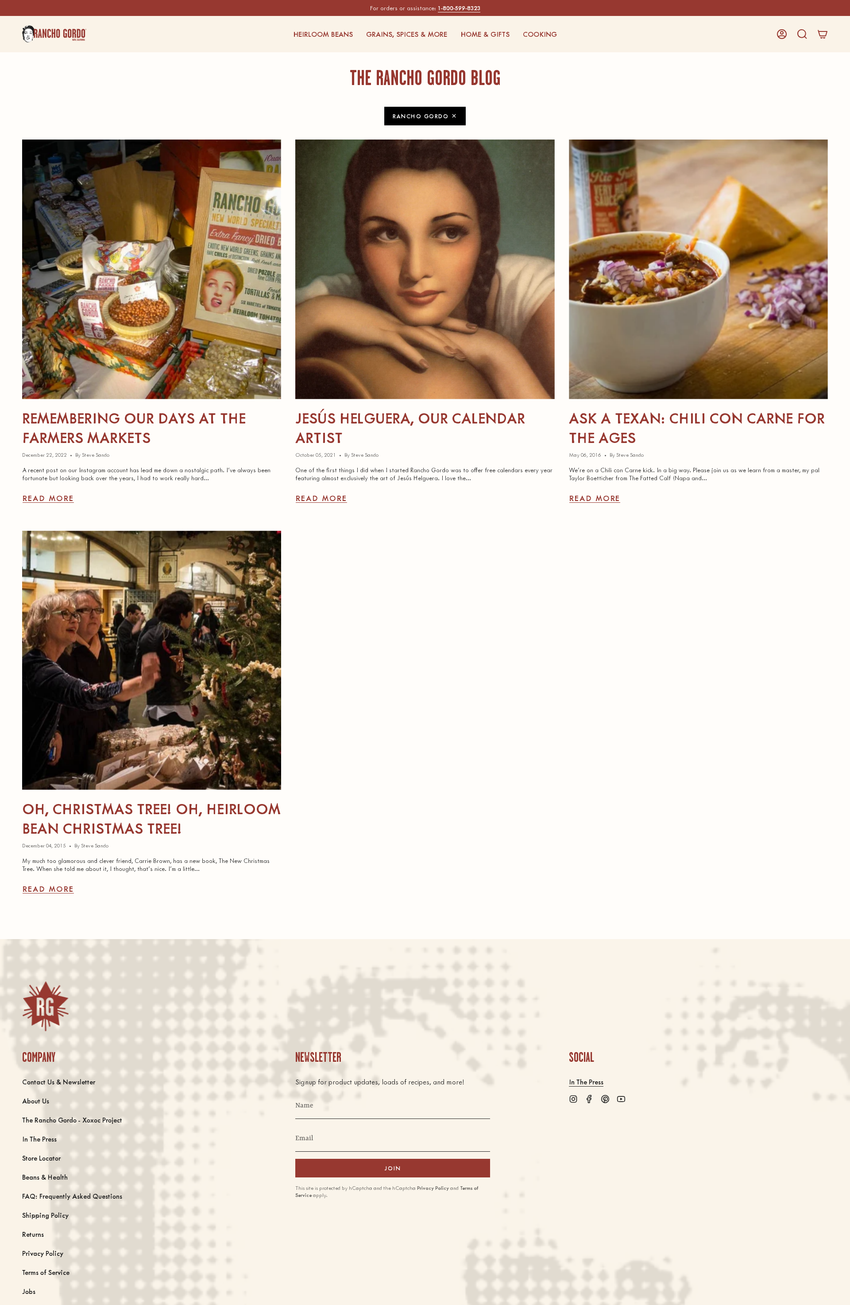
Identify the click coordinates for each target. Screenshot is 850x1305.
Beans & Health (45, 1177)
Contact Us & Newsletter (58, 1081)
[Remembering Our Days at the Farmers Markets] (151, 269)
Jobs (28, 1291)
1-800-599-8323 (459, 7)
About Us (35, 1100)
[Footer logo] (45, 1006)
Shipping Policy (45, 1215)
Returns (33, 1234)
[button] (322, 34)
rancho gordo (420, 116)
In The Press (39, 1138)
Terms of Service (46, 1272)
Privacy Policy (42, 1253)
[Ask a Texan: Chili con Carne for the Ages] (698, 269)
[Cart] (822, 34)
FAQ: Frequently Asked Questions (72, 1196)
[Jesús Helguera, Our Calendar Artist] (424, 269)
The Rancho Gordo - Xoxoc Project (72, 1119)
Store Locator (41, 1157)
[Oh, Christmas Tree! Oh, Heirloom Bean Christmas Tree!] (151, 660)
